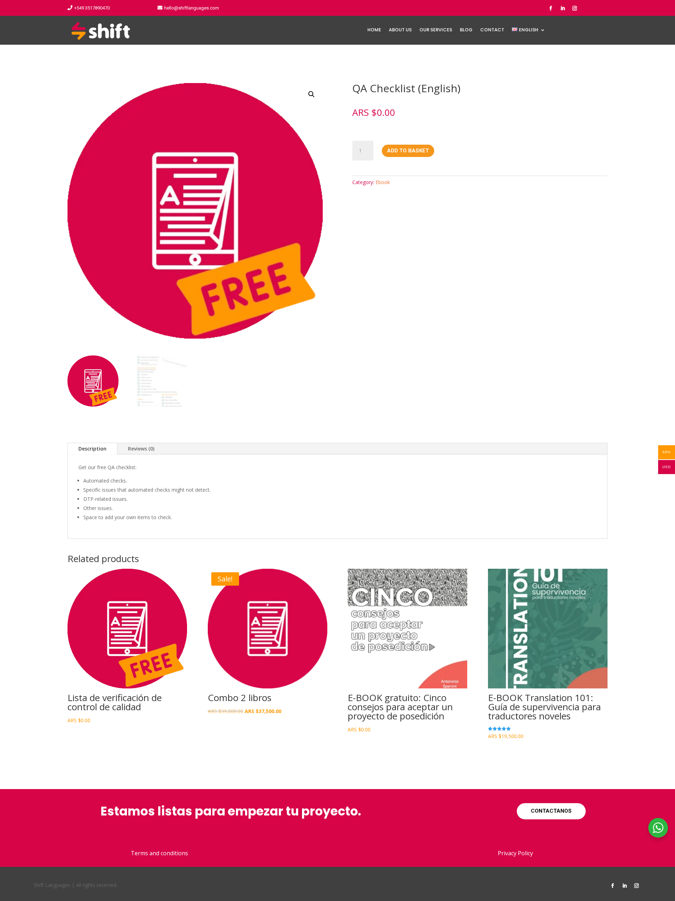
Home (374, 30)
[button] (311, 94)
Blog (466, 30)
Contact (492, 30)
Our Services (435, 30)
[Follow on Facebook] (550, 8)
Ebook (382, 182)
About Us (400, 30)
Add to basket (408, 150)
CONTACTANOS (551, 811)
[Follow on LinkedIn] (562, 8)
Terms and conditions (159, 853)
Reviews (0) (141, 448)
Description (92, 448)
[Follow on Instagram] (574, 8)
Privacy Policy (515, 853)
